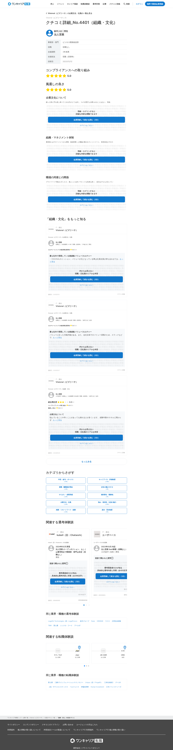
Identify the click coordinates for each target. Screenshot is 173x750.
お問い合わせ (68, 724)
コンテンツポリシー (31, 724)
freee (93, 621)
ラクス (107, 621)
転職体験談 (85, 4)
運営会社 (76, 748)
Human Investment (97, 687)
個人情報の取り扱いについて (29, 730)
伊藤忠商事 (85, 687)
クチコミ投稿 (114, 4)
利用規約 (11, 730)
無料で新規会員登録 (155, 4)
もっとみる (86, 461)
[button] (86, 265)
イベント (60, 4)
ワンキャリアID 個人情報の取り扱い (110, 730)
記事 (104, 4)
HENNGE (100, 621)
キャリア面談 (72, 4)
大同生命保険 (116, 621)
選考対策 (96, 4)
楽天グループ (84, 621)
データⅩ (118, 682)
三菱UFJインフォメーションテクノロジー (69, 682)
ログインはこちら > (86, 125)
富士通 (56, 625)
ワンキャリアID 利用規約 (83, 730)
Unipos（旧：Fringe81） (93, 682)
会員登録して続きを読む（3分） (87, 120)
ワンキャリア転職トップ (14, 717)
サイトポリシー (13, 724)
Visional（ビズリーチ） (36, 717)
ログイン (139, 4)
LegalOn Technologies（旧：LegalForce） (63, 621)
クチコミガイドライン (51, 724)
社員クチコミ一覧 (50, 717)
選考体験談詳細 (82, 600)
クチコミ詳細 (121, 294)
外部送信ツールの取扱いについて (57, 730)
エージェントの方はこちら (87, 724)
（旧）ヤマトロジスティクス (58, 687)
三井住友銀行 (108, 682)
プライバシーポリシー (91, 748)
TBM (50, 625)
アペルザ (77, 625)
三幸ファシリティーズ (113, 687)
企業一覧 (25, 717)
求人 (52, 4)
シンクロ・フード (66, 625)
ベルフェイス (74, 687)
